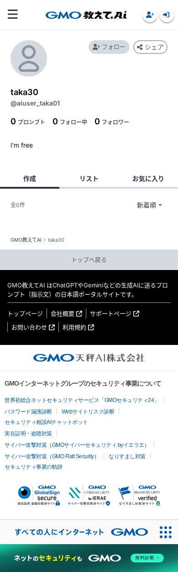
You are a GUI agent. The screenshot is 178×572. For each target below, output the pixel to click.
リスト (89, 178)
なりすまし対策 (127, 456)
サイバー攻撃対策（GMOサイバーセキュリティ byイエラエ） (77, 445)
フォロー (114, 46)
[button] (149, 14)
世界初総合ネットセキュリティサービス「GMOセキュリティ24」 (82, 400)
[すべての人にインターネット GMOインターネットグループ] (77, 532)
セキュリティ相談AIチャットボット (46, 422)
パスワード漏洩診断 (28, 411)
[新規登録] (149, 14)
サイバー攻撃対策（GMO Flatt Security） (52, 456)
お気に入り (148, 178)
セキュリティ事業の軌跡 (34, 467)
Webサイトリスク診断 (88, 411)
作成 (29, 178)
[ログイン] (166, 14)
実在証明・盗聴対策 (28, 433)
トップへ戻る (89, 259)
